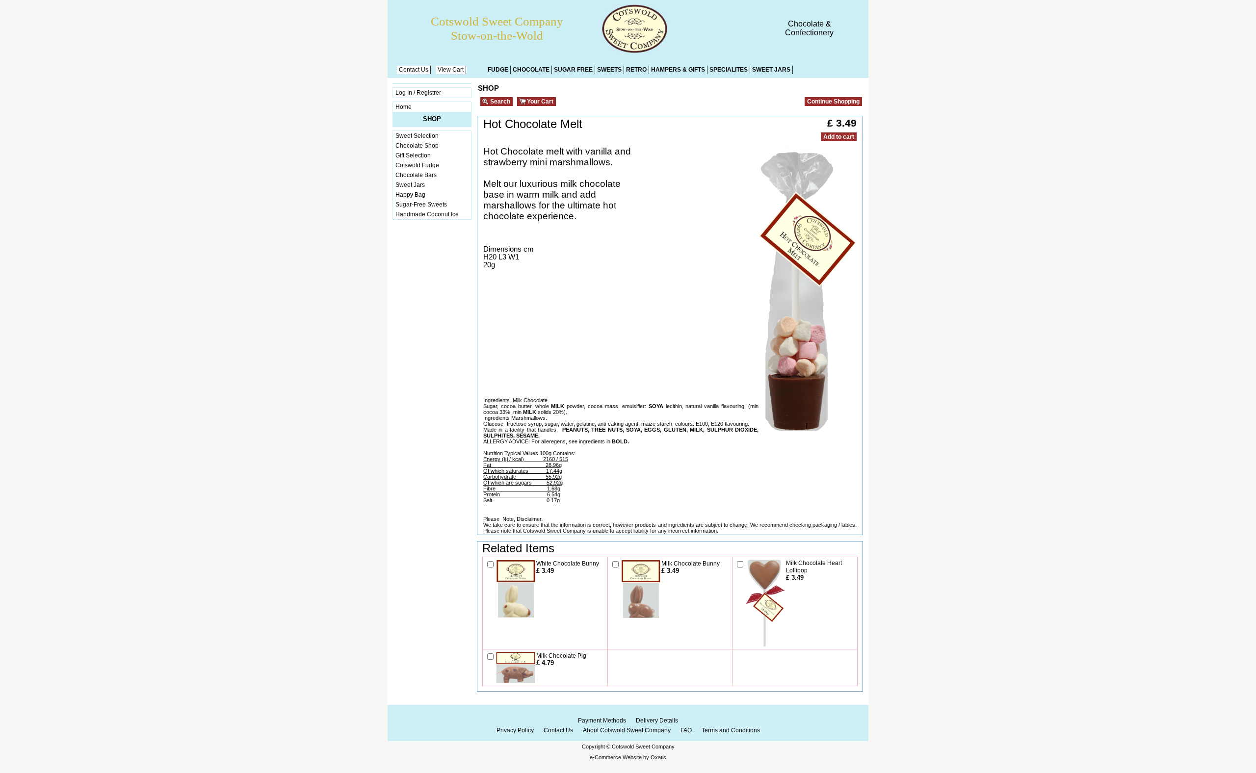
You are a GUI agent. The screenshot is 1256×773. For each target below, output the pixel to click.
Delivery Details (657, 720)
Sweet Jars (771, 69)
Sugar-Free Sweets (421, 204)
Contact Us (413, 69)
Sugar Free (573, 69)
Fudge (498, 69)
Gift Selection (413, 155)
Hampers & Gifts (678, 69)
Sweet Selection (417, 135)
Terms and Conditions (731, 730)
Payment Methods (602, 720)
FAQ (686, 730)
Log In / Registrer (418, 92)
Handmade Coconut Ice (427, 214)
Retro (636, 69)
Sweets (609, 69)
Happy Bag (410, 194)
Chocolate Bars (416, 175)
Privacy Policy (515, 730)
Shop (432, 119)
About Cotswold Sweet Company (627, 730)
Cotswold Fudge (417, 165)
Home (403, 106)
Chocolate (531, 69)
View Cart (451, 69)
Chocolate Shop (417, 145)
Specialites (728, 69)
